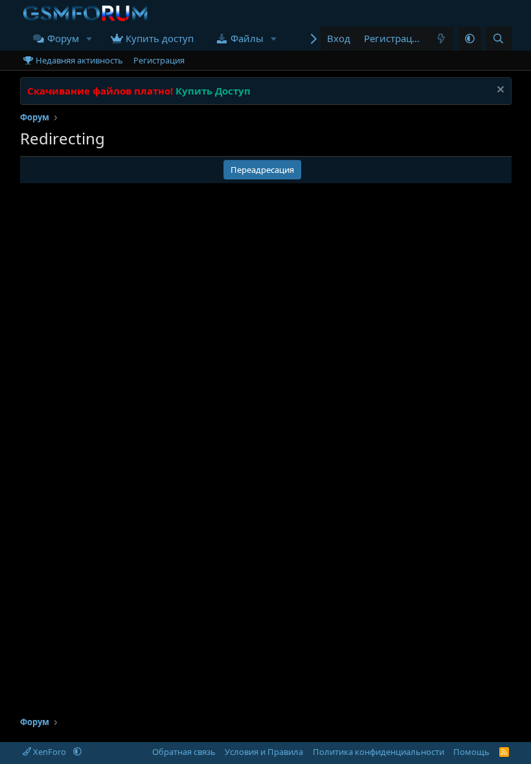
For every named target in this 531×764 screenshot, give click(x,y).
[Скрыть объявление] (498, 91)
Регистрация (159, 60)
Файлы (247, 38)
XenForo (49, 752)
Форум (63, 38)
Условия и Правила (264, 752)
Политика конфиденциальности (378, 752)
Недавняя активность (79, 60)
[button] (89, 39)
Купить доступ (160, 38)
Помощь (471, 752)
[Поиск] (498, 39)
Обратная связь (184, 752)
